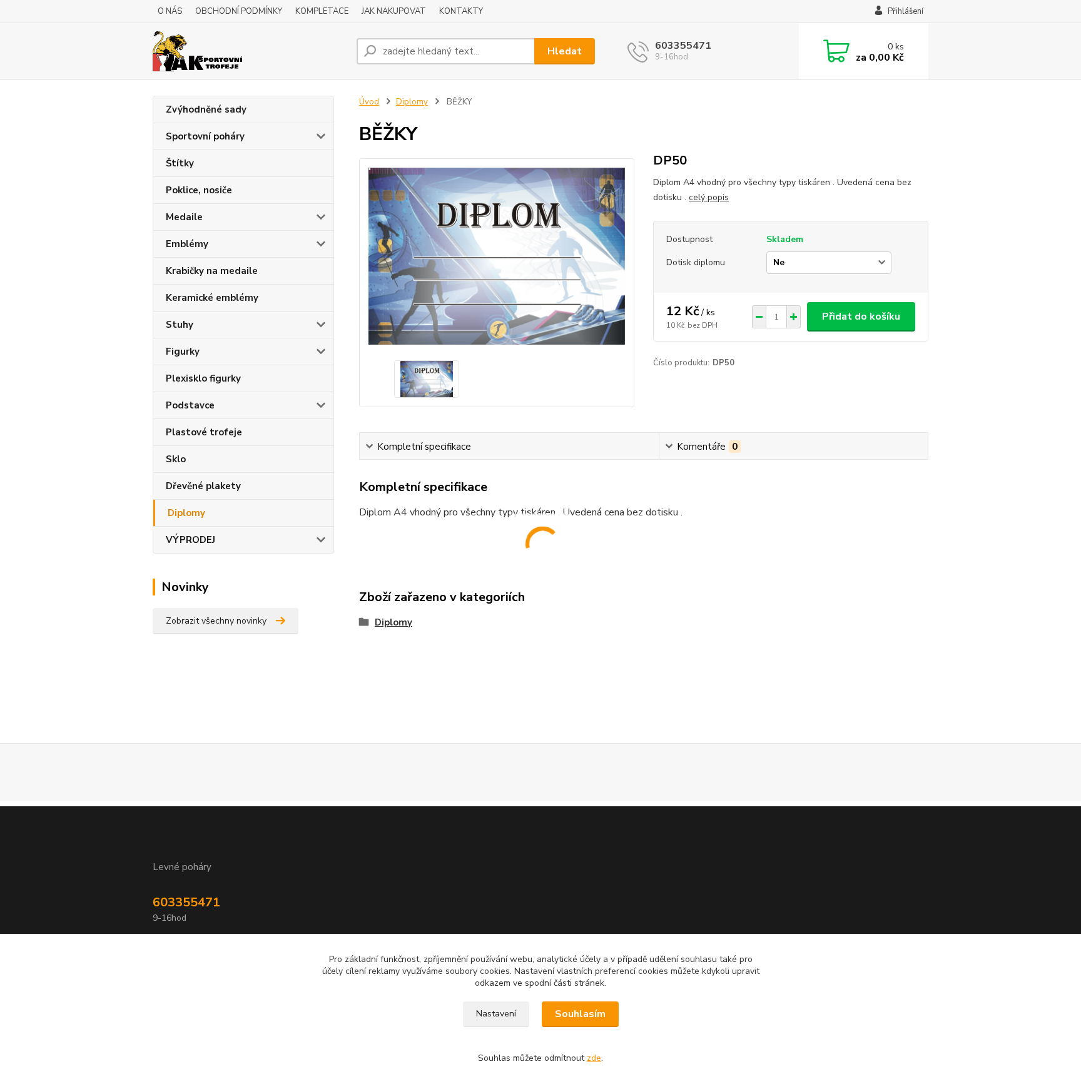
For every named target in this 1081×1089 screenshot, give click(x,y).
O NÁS (170, 11)
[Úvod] (250, 51)
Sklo (176, 459)
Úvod (369, 102)
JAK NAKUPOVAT (394, 11)
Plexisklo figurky (203, 378)
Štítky (180, 163)
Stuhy (179, 324)
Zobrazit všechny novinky (216, 621)
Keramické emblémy (212, 297)
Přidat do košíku (861, 316)
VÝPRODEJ (190, 540)
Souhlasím (580, 1014)
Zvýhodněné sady (206, 109)
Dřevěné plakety (203, 486)
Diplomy (186, 513)
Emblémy (187, 244)
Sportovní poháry (205, 136)
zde (594, 1058)
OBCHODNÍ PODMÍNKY (238, 11)
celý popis (709, 197)
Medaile (184, 217)
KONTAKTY (461, 11)
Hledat (564, 51)
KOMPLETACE (321, 11)
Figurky (183, 351)
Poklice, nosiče (199, 190)
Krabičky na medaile (212, 271)
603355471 (683, 46)
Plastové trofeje (204, 432)
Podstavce (190, 405)
